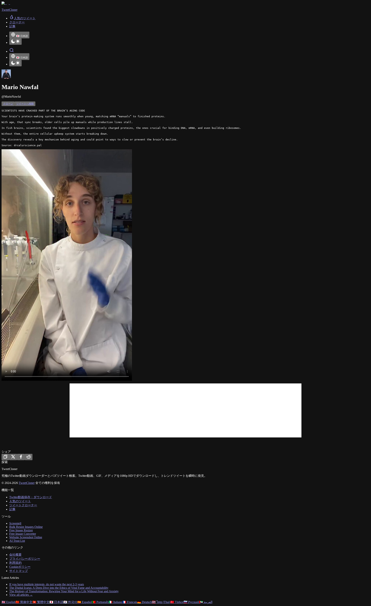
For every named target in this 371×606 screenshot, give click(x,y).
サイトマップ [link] (18, 570)
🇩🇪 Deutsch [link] (144, 602)
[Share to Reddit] (28, 457)
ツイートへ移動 (25, 103)
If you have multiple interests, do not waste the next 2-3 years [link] (46, 584)
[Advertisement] (185, 410)
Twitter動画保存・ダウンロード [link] (30, 497)
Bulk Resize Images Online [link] (26, 526)
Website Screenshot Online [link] (25, 537)
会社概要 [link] (15, 554)
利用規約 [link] (15, 562)
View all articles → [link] (21, 594)
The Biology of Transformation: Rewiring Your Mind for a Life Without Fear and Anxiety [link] (64, 591)
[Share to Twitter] (13, 457)
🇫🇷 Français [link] (129, 602)
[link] (22, 18)
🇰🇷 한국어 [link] (70, 602)
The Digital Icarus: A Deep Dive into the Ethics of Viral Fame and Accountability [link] (58, 587)
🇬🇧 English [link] (8, 602)
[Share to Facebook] (21, 457)
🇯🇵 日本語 (22, 36)
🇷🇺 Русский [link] (191, 602)
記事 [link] (12, 26)
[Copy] (5, 457)
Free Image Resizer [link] (21, 530)
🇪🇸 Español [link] (84, 602)
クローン (8, 103)
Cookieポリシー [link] (20, 566)
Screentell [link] (15, 523)
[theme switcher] (15, 41)
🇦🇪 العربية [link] (205, 602)
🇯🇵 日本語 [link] (56, 602)
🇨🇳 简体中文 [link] (23, 602)
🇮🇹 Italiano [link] (115, 602)
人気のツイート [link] (20, 501)
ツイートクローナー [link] (23, 505)
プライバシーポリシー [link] (24, 558)
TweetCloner (27, 482)
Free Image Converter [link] (22, 533)
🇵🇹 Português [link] (100, 602)
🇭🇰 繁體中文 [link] (40, 602)
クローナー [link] (17, 22)
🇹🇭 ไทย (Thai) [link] (161, 602)
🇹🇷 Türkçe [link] (177, 602)
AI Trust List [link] (17, 540)
